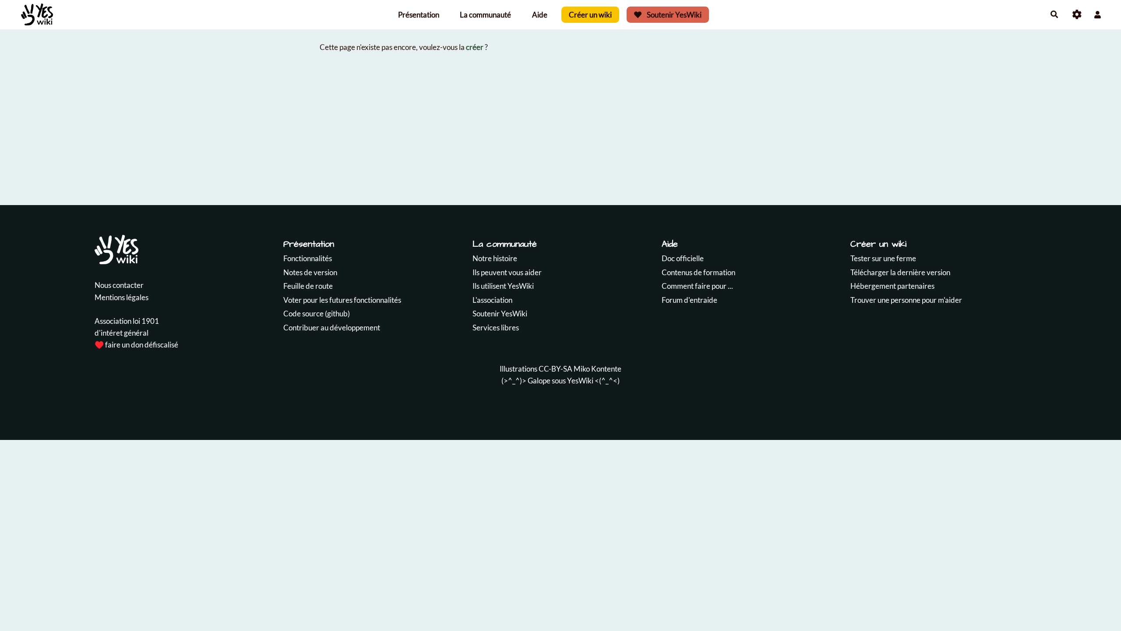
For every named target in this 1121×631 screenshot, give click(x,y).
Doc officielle (683, 258)
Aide (539, 14)
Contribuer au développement (331, 327)
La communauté (485, 14)
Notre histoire (494, 258)
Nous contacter (119, 285)
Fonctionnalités (307, 258)
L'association (492, 300)
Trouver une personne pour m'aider (906, 300)
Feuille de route (308, 286)
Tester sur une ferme (883, 258)
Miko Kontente (597, 368)
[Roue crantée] (1077, 14)
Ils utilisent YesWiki (503, 286)
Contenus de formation (698, 272)
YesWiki (580, 380)
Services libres (495, 327)
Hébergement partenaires (892, 286)
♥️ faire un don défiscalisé (136, 344)
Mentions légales (121, 297)
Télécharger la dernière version (900, 272)
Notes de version (310, 272)
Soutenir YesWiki (673, 14)
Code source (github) (316, 313)
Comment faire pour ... (697, 286)
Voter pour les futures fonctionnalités (342, 300)
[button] (1097, 14)
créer (474, 47)
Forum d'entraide (689, 300)
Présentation (418, 14)
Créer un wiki (590, 14)
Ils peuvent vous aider (507, 272)
